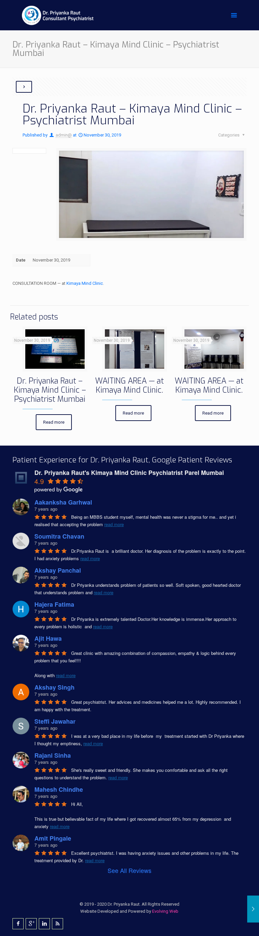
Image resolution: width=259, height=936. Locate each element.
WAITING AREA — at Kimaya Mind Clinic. (129, 385)
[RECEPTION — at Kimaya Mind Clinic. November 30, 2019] (253, 909)
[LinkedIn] (44, 923)
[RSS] (57, 923)
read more (114, 524)
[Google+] (31, 923)
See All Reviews (129, 870)
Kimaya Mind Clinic (84, 283)
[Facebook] (18, 923)
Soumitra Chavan (59, 536)
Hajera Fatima (54, 604)
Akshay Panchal (57, 570)
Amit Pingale (52, 838)
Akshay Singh (54, 687)
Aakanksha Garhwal (63, 502)
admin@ (64, 135)
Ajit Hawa (48, 638)
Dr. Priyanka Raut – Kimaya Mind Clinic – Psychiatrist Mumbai (50, 390)
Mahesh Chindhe (58, 789)
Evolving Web (165, 911)
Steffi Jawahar (55, 721)
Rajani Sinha (52, 755)
